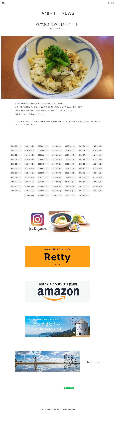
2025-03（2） (84, 150)
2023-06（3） (70, 164)
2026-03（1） (57, 146)
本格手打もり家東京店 (52, 409)
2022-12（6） (57, 168)
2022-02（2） (98, 173)
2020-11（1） (98, 182)
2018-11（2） (70, 195)
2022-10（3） (84, 168)
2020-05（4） (57, 186)
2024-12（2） (30, 155)
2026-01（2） (84, 146)
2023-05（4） (84, 164)
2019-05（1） (98, 191)
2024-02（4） (57, 159)
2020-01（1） (16, 191)
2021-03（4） (43, 182)
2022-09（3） (98, 168)
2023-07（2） (57, 164)
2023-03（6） (16, 168)
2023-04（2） (98, 164)
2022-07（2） (30, 173)
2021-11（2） (43, 177)
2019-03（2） (30, 195)
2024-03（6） (43, 159)
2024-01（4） (70, 159)
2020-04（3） (70, 186)
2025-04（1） (70, 150)
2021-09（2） (70, 177)
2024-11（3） (43, 155)
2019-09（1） (70, 191)
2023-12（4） (84, 159)
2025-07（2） (30, 150)
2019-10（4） (57, 191)
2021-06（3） (98, 177)
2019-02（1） (43, 195)
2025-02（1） (98, 150)
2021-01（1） (70, 182)
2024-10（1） (57, 155)
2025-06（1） (43, 150)
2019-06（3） (84, 191)
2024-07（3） (84, 155)
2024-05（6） (16, 159)
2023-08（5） (43, 164)
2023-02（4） (30, 168)
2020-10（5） (16, 186)
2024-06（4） (98, 155)
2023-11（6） (98, 159)
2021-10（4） (57, 177)
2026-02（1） (70, 146)
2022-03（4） (84, 173)
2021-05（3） (16, 182)
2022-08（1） (16, 173)
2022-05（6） (57, 173)
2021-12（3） (30, 177)
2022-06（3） (43, 173)
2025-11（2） (98, 146)
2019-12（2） (30, 191)
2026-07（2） (16, 146)
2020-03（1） (84, 186)
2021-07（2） (84, 177)
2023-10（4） (16, 164)
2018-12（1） (57, 195)
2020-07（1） (30, 186)
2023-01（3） (43, 168)
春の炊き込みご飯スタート (57, 24)
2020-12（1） (84, 182)
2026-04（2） (43, 146)
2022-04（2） (70, 173)
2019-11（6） (43, 191)
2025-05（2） (57, 150)
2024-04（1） (30, 159)
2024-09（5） (70, 155)
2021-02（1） (57, 182)
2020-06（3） (43, 186)
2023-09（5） (30, 164)
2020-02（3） (98, 186)
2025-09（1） (16, 150)
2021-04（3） (30, 182)
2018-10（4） (84, 195)
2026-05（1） (30, 146)
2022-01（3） (16, 177)
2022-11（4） (70, 168)
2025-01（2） (16, 155)
